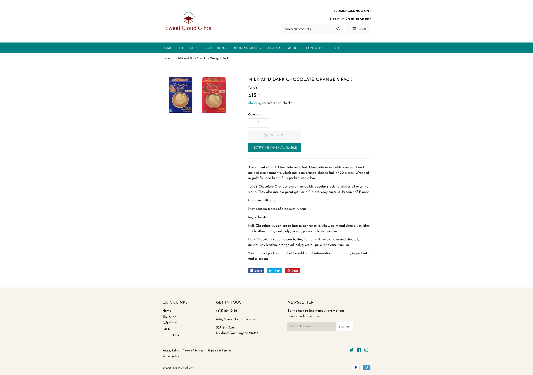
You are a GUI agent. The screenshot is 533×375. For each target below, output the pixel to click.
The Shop (187, 48)
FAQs (166, 329)
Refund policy (170, 356)
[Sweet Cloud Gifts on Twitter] (352, 350)
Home (167, 48)
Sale (336, 48)
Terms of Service (193, 350)
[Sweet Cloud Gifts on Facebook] (359, 350)
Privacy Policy (170, 350)
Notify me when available (275, 147)
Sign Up (344, 326)
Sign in (334, 19)
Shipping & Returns (219, 350)
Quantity (254, 114)
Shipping (254, 103)
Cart (362, 29)
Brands (274, 48)
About (293, 48)
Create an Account (358, 19)
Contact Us (315, 48)
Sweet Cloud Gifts (183, 367)
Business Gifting (247, 48)
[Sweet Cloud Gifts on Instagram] (366, 350)
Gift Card (169, 323)
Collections (215, 48)
